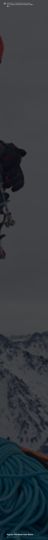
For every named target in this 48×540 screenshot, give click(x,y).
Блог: (8, 4)
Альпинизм (12, 4)
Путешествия (26, 4)
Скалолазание (19, 4)
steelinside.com (10, 3)
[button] (33, 4)
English (31, 4)
